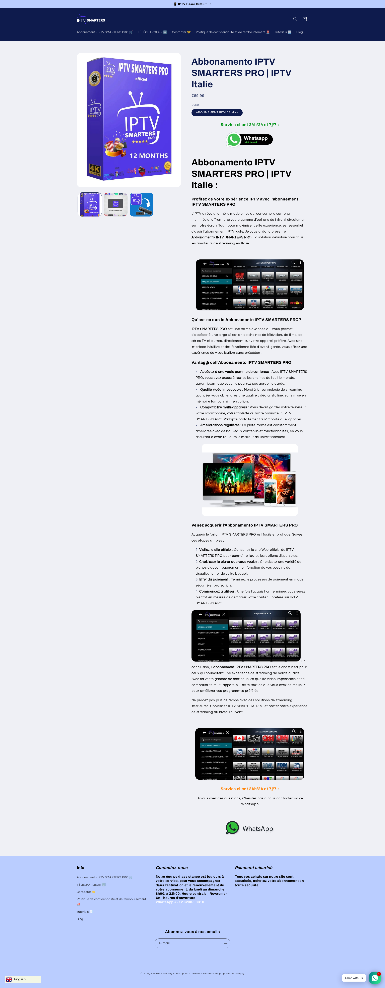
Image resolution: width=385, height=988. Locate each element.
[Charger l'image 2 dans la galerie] (116, 205)
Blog (80, 919)
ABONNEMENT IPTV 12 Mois (217, 112)
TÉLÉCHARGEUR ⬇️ (91, 884)
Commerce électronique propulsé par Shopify (216, 974)
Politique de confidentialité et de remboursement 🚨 (111, 902)
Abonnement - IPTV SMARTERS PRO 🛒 (105, 877)
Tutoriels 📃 (85, 911)
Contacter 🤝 (86, 891)
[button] (295, 19)
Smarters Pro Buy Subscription (169, 974)
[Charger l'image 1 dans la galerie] (90, 205)
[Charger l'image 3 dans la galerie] (142, 205)
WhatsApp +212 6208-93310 (180, 902)
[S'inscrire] (225, 943)
